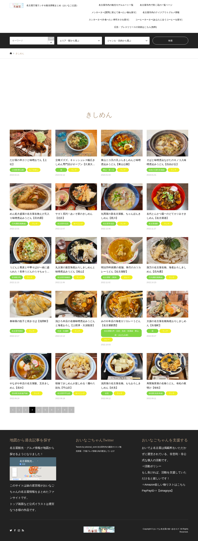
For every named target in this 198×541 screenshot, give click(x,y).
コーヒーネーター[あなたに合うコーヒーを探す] (159, 19)
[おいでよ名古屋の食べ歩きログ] (99, 531)
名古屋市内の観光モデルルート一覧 (116, 5)
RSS (23, 530)
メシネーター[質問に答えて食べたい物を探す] (114, 12)
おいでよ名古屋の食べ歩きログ (166, 529)
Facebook (15, 530)
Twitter (11, 530)
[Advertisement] (99, 81)
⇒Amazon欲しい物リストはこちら (163, 484)
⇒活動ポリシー (151, 466)
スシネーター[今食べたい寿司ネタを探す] (109, 19)
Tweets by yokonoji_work (86, 447)
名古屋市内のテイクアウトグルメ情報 (161, 12)
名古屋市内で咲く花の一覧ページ (156, 5)
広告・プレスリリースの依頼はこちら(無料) (135, 27)
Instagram (19, 530)
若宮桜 (36, 485)
